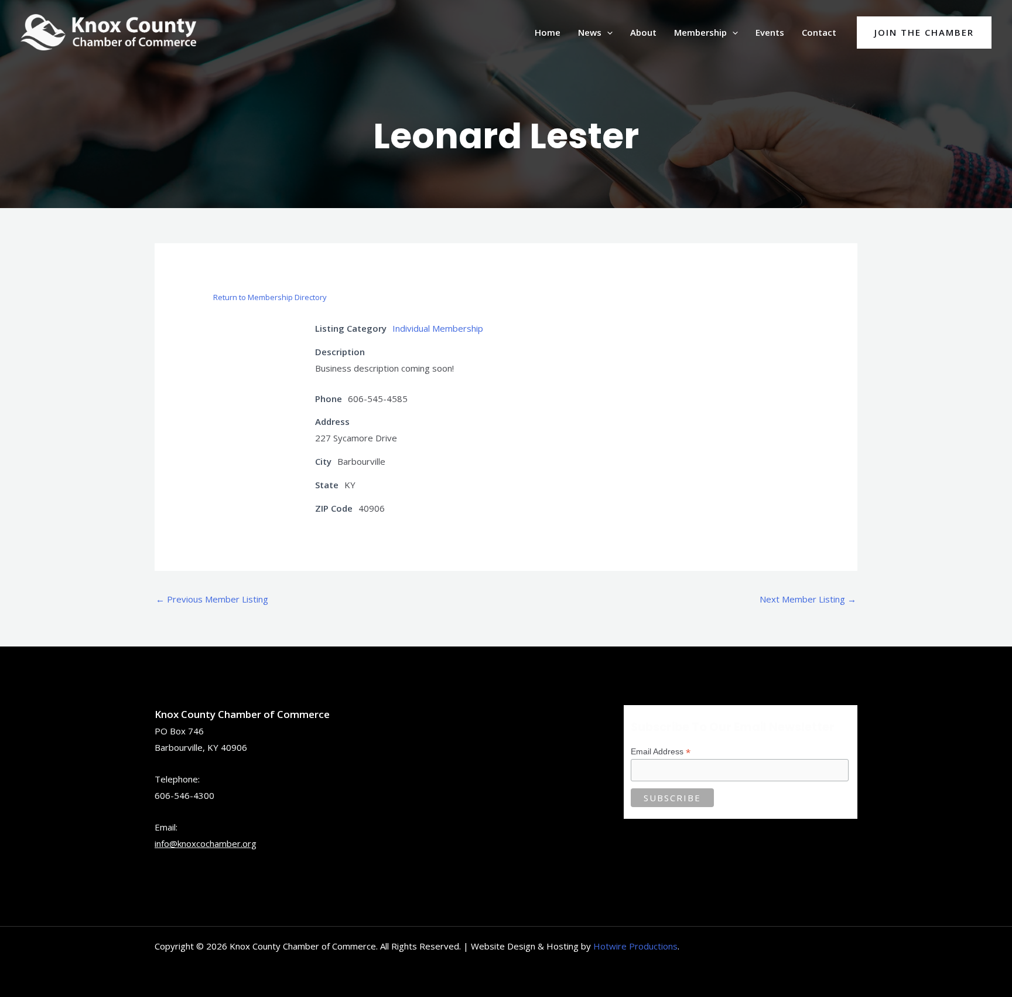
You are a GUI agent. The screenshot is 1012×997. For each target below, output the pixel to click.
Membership (700, 32)
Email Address (660, 751)
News (589, 32)
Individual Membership (437, 328)
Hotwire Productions (635, 946)
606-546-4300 (184, 795)
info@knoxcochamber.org (206, 843)
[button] (607, 32)
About (643, 32)
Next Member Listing (808, 599)
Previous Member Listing (212, 599)
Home (547, 32)
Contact (819, 32)
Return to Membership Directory (270, 297)
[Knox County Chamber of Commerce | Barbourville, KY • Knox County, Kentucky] (108, 31)
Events (769, 32)
